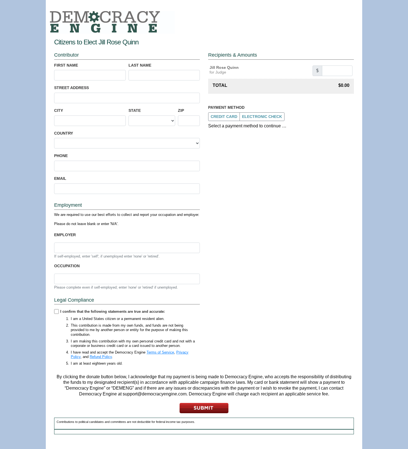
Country (63, 133)
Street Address (71, 87)
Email (60, 178)
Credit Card (224, 116)
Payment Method (226, 107)
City (58, 110)
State (135, 110)
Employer (65, 235)
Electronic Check (262, 116)
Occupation (67, 266)
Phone (61, 155)
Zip (181, 110)
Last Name (140, 65)
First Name (66, 65)
